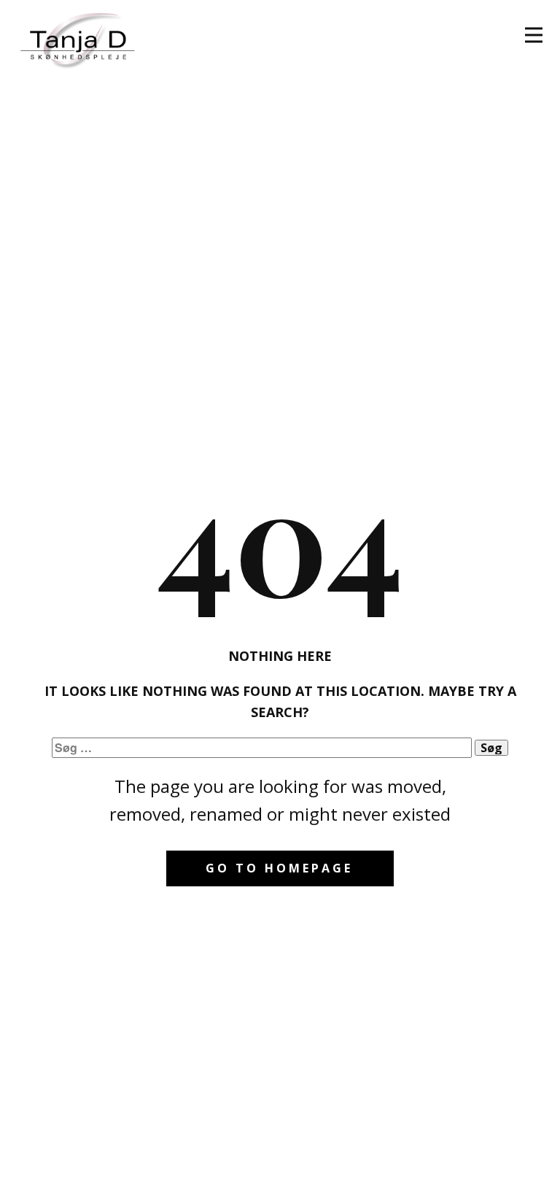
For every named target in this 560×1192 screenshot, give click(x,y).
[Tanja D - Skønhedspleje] (79, 38)
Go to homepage (279, 868)
